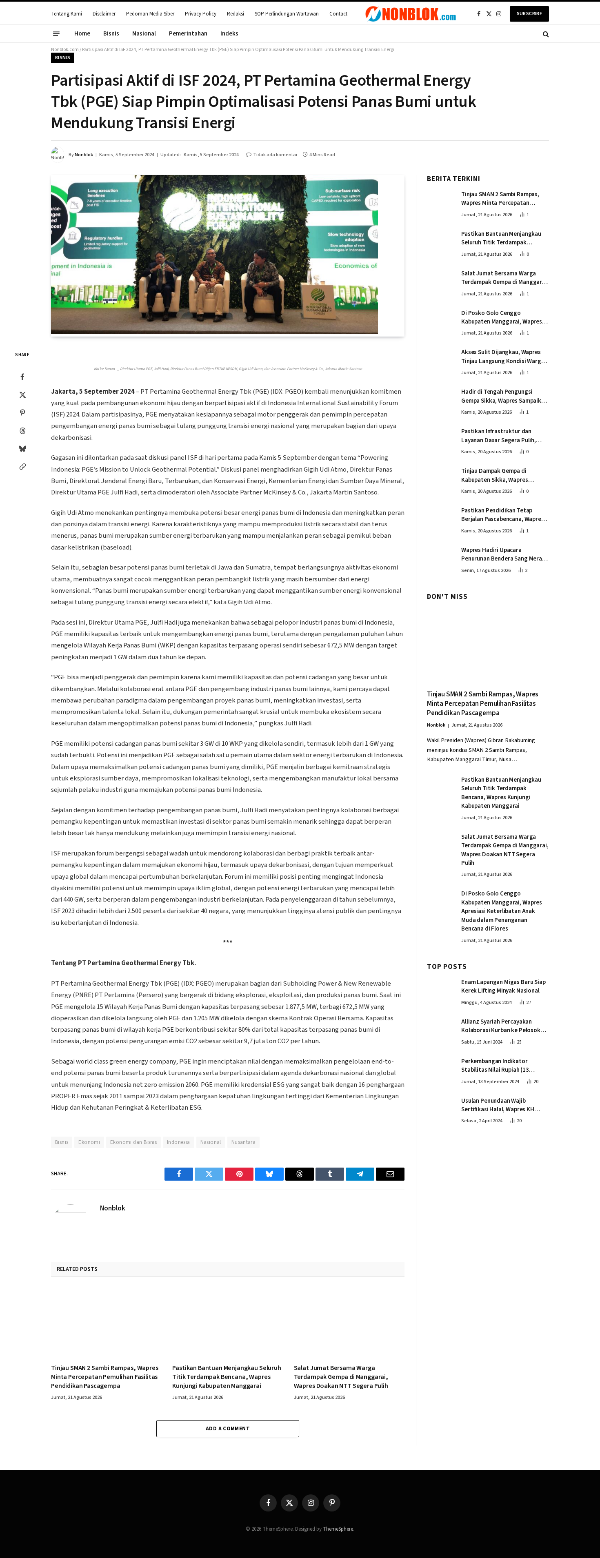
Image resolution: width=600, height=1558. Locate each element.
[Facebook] (22, 377)
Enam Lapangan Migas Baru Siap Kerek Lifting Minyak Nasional (503, 986)
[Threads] (22, 431)
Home (82, 33)
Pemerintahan (188, 33)
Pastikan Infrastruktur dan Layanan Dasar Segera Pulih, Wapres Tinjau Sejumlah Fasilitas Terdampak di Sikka (504, 436)
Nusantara (243, 1142)
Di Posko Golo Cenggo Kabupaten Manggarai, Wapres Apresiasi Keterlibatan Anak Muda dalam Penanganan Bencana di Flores (501, 317)
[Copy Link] (22, 467)
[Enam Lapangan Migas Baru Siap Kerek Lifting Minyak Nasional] (440, 990)
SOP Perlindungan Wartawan (287, 14)
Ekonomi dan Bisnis (133, 1142)
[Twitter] (22, 395)
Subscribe (529, 13)
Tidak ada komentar (275, 154)
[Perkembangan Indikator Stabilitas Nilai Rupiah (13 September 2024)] (440, 1069)
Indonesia (178, 1142)
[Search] (545, 33)
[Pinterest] (22, 413)
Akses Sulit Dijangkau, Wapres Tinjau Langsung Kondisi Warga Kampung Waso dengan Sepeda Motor (502, 357)
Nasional (144, 33)
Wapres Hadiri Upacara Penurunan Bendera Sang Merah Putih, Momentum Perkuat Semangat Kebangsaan (503, 554)
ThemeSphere (338, 1529)
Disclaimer (104, 14)
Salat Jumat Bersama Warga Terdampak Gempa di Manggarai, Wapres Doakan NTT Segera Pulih (341, 1377)
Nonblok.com (65, 49)
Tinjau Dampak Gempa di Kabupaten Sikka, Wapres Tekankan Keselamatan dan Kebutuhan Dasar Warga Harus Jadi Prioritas (501, 476)
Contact (338, 14)
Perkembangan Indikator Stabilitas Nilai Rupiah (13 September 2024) (495, 1066)
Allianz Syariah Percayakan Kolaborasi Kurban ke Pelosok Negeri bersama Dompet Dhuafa (503, 1026)
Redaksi (235, 14)
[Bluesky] (22, 449)
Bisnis (111, 33)
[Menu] (56, 34)
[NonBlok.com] (411, 14)
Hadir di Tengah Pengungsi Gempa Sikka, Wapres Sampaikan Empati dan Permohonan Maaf (504, 397)
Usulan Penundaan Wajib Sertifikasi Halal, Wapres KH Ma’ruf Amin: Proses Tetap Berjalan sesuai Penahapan (497, 1105)
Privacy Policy (200, 14)
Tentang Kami (66, 14)
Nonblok (84, 154)
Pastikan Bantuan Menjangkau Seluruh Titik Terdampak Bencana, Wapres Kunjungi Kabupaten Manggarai (226, 1377)
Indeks (229, 33)
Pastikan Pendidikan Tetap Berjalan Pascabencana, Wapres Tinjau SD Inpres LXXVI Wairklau (502, 515)
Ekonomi (89, 1142)
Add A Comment (228, 1428)
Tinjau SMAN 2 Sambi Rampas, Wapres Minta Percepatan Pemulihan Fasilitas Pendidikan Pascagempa (104, 1377)
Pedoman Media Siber (150, 14)
